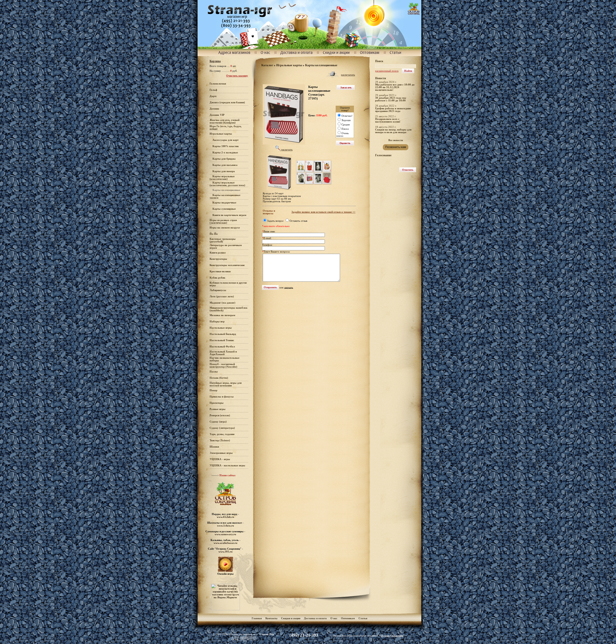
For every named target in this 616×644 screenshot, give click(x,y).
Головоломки (218, 83)
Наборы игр (217, 321)
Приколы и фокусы (222, 396)
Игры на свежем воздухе (225, 227)
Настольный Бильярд (223, 334)
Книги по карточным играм (229, 215)
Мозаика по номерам (222, 315)
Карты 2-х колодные (225, 152)
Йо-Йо (214, 234)
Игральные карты (221, 133)
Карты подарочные (224, 202)
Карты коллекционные (321, 65)
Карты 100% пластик (225, 146)
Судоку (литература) (222, 428)
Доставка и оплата (315, 618)
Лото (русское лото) (222, 296)
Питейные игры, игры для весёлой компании (226, 384)
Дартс (213, 96)
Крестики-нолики (220, 271)
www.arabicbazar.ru (225, 542)
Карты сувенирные (224, 209)
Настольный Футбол (222, 346)
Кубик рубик (217, 277)
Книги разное (218, 252)
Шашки (214, 446)
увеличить (286, 149)
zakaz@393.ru (248, 637)
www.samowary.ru (225, 534)
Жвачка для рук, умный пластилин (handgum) (224, 121)
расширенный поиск (386, 71)
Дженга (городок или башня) (227, 102)
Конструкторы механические (227, 265)
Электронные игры (221, 453)
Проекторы (217, 403)
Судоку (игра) (218, 421)
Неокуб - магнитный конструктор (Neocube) (223, 365)
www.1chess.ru (225, 525)
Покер (213, 390)
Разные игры (217, 409)
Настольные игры (221, 327)
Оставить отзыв (298, 221)
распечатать (348, 74)
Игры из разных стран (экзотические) (223, 221)
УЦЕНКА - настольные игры (227, 465)
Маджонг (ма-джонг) (222, 302)
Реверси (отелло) (220, 415)
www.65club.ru (225, 516)
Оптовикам (348, 618)
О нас (333, 618)
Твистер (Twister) (220, 440)
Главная (257, 618)
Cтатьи (363, 618)
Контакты (271, 618)
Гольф (213, 90)
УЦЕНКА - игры (220, 459)
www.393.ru (225, 551)
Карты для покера (223, 171)
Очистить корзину (237, 75)
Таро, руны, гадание (222, 434)
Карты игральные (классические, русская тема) (227, 184)
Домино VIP (217, 115)
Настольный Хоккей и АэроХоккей (223, 353)
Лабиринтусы (218, 290)
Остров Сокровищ (392, 635)
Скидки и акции (290, 618)
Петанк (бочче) (219, 378)
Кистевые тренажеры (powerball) (223, 240)
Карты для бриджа (224, 158)
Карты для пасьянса (224, 165)
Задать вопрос (275, 221)
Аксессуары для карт (225, 140)
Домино (214, 108)
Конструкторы (218, 259)
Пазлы (214, 371)
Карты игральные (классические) (222, 177)
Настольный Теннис (222, 340)
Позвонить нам (395, 147)
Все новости (395, 140)
